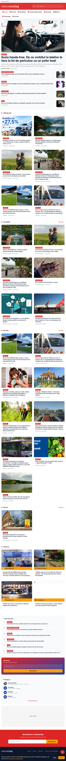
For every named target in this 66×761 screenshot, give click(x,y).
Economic (48, 12)
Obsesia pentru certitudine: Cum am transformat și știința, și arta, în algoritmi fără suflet (27, 83)
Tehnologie (7, 16)
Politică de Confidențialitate (51, 751)
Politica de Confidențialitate (15, 758)
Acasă (6, 12)
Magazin (4, 54)
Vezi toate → (62, 222)
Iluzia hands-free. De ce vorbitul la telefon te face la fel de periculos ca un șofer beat (31, 59)
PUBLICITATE (33, 716)
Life (3, 101)
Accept (61, 757)
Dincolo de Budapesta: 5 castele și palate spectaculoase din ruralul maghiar (23, 93)
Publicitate (40, 751)
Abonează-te (33, 671)
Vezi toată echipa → (33, 700)
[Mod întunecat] (63, 6)
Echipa (34, 751)
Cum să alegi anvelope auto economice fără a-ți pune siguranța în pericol (22, 74)
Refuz (54, 757)
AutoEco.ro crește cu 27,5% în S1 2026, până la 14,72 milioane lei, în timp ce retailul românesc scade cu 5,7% (33, 652)
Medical (57, 12)
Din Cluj (13, 12)
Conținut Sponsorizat (35, 12)
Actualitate (22, 12)
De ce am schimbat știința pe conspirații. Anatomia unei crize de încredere (23, 103)
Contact (16, 16)
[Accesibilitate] (62, 752)
